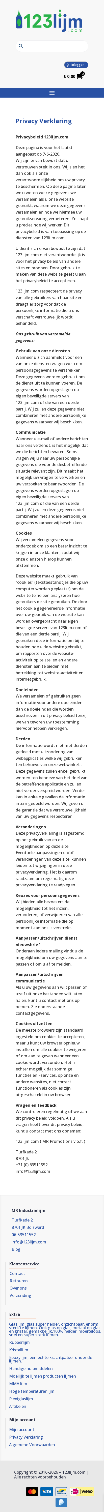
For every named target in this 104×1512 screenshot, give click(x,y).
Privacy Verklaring (26, 1437)
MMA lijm (18, 1384)
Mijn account (21, 1430)
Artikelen (17, 1407)
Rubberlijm (19, 1343)
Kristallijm (18, 1350)
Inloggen (77, 65)
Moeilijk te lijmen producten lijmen (42, 1376)
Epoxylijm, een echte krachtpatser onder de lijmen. (50, 1360)
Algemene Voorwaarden (32, 1445)
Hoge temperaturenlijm (32, 1391)
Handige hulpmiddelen (31, 1369)
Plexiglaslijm (21, 1399)
